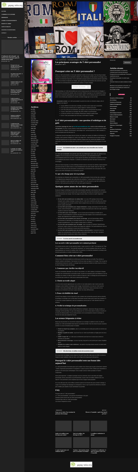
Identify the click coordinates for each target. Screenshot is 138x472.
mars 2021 (33, 178)
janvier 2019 (33, 227)
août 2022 (33, 147)
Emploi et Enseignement (115, 104)
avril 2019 (33, 221)
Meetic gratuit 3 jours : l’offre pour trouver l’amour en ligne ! (16, 133)
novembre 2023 (34, 122)
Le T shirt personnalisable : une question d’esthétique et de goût (71, 395)
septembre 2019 (35, 211)
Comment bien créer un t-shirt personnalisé (66, 399)
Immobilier (4, 17)
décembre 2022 (34, 140)
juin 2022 (33, 151)
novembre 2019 (34, 207)
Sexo (111, 127)
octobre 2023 (34, 124)
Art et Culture (113, 100)
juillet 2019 (33, 215)
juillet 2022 (33, 149)
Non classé (112, 119)
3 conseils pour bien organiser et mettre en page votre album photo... (16, 125)
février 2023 (33, 136)
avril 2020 (33, 198)
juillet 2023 (33, 128)
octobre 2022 (34, 144)
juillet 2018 (33, 233)
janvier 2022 (33, 161)
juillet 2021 (33, 171)
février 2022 (33, 159)
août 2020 (33, 190)
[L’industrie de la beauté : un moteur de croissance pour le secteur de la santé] (12, 47)
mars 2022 (33, 157)
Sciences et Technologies (116, 125)
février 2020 (33, 202)
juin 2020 (33, 194)
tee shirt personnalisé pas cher (81, 126)
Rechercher (113, 60)
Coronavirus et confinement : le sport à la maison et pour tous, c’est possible (98, 451)
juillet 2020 (33, 192)
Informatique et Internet (116, 112)
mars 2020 (33, 200)
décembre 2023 (34, 120)
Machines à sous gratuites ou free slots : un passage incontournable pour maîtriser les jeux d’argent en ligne (120, 87)
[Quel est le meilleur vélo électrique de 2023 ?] (5, 142)
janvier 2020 (33, 204)
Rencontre (112, 121)
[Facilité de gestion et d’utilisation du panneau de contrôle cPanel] (5, 100)
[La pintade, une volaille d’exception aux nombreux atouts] (5, 150)
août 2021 (33, 169)
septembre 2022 (35, 146)
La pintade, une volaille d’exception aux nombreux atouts (16, 150)
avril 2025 (33, 111)
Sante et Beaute (6, 26)
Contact (3, 33)
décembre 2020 (34, 184)
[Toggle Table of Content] (87, 87)
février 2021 (33, 180)
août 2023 (33, 126)
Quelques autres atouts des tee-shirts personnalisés (68, 397)
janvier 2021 (33, 182)
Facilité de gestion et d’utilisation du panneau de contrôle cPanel (17, 100)
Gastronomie (113, 108)
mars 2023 (33, 134)
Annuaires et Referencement (117, 98)
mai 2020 (33, 196)
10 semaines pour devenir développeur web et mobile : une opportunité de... (17, 108)
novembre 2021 (34, 165)
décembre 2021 (34, 163)
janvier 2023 (33, 138)
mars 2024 (33, 118)
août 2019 (33, 213)
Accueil (3, 11)
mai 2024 (33, 115)
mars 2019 (33, 223)
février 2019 (33, 225)
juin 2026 (33, 109)
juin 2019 (33, 217)
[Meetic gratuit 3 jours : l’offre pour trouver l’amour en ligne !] (5, 134)
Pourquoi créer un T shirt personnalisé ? (65, 393)
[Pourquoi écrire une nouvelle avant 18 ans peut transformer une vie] (5, 67)
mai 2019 (33, 219)
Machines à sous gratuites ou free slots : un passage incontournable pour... (16, 91)
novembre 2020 (34, 186)
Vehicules (112, 133)
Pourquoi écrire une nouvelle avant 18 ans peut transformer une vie (16, 66)
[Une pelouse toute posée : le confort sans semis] (5, 75)
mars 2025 (33, 113)
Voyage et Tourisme (114, 135)
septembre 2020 (35, 188)
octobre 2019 (34, 209)
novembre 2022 (34, 142)
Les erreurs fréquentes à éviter (63, 401)
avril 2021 (33, 176)
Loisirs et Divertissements (9, 20)
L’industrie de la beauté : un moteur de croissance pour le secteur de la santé (10, 57)
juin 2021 (33, 173)
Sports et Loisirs (114, 131)
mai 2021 (33, 175)
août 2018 (33, 231)
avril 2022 (33, 155)
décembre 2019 (34, 205)
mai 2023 (33, 132)
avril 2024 (33, 117)
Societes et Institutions (8, 29)
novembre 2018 (34, 229)
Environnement (113, 106)
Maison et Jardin (6, 23)
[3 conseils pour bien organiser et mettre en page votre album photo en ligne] (5, 125)
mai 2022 (33, 153)
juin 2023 (33, 130)
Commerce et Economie (8, 14)
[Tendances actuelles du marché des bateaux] (5, 117)
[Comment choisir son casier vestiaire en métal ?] (5, 83)
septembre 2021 (35, 167)
